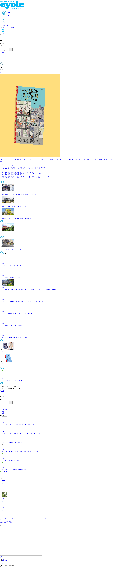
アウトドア (4, 53)
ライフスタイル (5, 409)
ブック (3, 408)
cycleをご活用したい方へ (4, 25)
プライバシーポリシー (6, 559)
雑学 (3, 413)
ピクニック (4, 407)
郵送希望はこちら (3, 72)
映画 (3, 412)
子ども (3, 410)
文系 (3, 411)
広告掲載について (5, 27)
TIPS (3, 52)
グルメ (3, 54)
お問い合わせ (11, 27)
